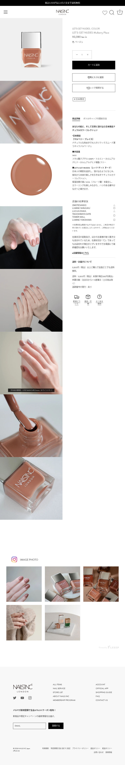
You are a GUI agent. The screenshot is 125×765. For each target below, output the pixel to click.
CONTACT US (102, 700)
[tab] (77, 118)
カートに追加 (94, 65)
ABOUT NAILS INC (61, 696)
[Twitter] (14, 697)
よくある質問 (99, 302)
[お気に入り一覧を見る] (104, 13)
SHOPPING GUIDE (104, 692)
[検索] (111, 12)
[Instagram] (30, 697)
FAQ (98, 696)
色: (73, 42)
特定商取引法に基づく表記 (60, 748)
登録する (56, 725)
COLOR (95, 28)
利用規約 (45, 748)
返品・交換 (88, 302)
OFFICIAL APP (102, 688)
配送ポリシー (107, 748)
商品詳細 (76, 118)
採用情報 (108, 752)
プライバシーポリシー (80, 748)
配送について (76, 302)
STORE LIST (58, 692)
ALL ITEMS (57, 684)
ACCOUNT (100, 684)
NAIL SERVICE (59, 688)
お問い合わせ (99, 752)
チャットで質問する (95, 88)
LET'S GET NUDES (81, 28)
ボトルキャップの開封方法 (95, 118)
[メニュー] (5, 12)
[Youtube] (22, 697)
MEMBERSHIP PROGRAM (64, 700)
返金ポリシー (95, 748)
